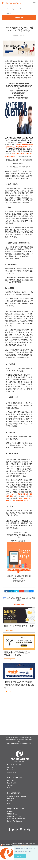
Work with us (11, 772)
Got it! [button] (19, 856)
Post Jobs (10, 798)
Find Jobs (10, 780)
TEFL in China (12, 814)
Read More (9, 630)
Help (8, 787)
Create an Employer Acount (16, 796)
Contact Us (11, 770)
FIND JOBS (19, 17)
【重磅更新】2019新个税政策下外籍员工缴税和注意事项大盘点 (19, 685)
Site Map (10, 785)
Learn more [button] (28, 851)
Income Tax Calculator (15, 821)
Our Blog (10, 811)
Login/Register (12, 783)
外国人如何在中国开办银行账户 (19, 626)
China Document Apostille (16, 818)
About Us (10, 767)
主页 (4, 598)
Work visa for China (14, 816)
